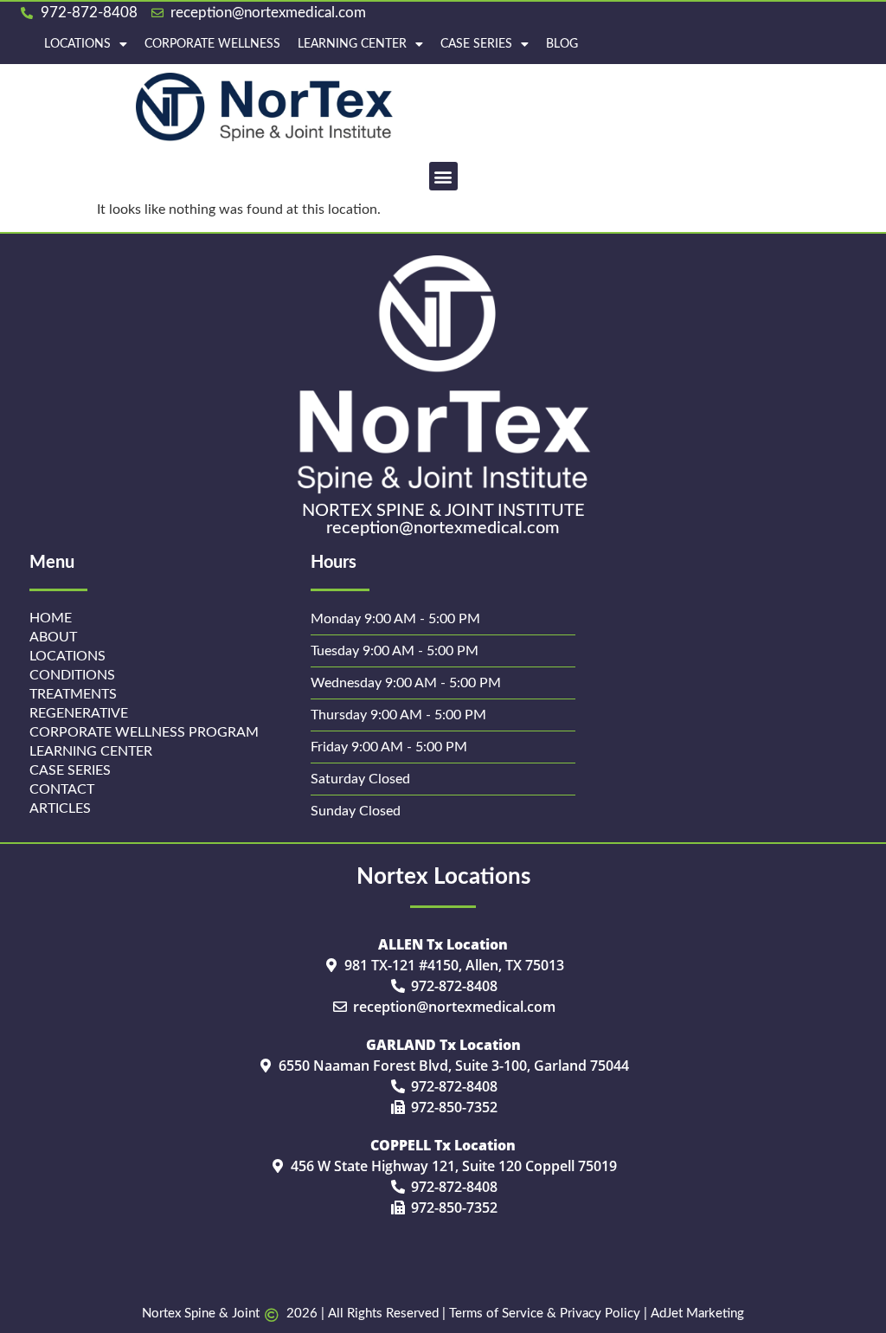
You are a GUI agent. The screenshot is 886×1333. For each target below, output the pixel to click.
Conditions (72, 675)
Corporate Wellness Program (144, 732)
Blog (562, 44)
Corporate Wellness (212, 44)
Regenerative (78, 713)
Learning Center (352, 44)
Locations (77, 44)
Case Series (476, 44)
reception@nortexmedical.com (443, 528)
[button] (443, 176)
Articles (60, 808)
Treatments (73, 694)
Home (50, 618)
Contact (61, 789)
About (53, 637)
